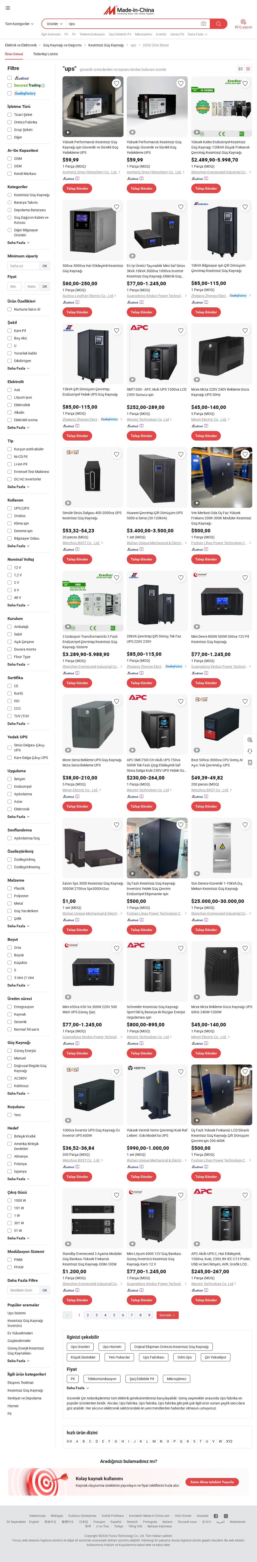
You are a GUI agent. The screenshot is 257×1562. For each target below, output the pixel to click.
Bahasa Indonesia (160, 1526)
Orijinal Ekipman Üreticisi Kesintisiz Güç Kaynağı (171, 1346)
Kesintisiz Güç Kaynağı (25, 1390)
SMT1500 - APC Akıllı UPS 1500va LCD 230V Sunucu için (156, 392)
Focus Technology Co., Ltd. (127, 1536)
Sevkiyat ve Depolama (24, 1398)
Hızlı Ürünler (183, 1516)
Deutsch (132, 1522)
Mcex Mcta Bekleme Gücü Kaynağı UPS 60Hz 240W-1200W (221, 1009)
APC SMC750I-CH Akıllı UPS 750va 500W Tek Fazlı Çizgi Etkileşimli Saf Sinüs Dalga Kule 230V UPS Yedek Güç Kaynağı (156, 765)
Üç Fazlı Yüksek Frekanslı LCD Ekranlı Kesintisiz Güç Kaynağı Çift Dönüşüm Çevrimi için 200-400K (220, 1135)
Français (99, 1522)
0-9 (69, 1441)
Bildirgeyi (57, 1516)
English (34, 1522)
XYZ (229, 1441)
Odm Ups (184, 1357)
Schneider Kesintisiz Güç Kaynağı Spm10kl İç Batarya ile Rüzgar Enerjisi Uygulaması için (156, 1012)
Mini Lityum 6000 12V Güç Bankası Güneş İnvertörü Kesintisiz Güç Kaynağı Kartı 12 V (154, 1258)
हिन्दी (88, 1526)
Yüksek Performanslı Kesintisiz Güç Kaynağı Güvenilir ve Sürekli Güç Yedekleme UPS (154, 147)
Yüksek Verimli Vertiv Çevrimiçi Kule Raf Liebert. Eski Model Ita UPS (157, 1133)
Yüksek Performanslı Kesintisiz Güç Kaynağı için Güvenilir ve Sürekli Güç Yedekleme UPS (90, 147)
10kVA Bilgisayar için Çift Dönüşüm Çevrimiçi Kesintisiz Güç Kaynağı (218, 268)
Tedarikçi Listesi (45, 53)
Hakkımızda (37, 1516)
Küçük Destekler (83, 1357)
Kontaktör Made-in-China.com (149, 1516)
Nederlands (237, 1522)
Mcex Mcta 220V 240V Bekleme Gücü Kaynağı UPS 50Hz (220, 392)
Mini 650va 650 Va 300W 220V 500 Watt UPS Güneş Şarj (89, 1009)
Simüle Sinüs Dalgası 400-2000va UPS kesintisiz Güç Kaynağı (91, 515)
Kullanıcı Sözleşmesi (82, 1516)
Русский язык (187, 1522)
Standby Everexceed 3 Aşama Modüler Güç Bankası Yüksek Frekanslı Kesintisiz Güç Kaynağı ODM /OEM (92, 1258)
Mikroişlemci (143, 34)
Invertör (161, 34)
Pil (66, 34)
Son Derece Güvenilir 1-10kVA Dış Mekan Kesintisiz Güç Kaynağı (216, 886)
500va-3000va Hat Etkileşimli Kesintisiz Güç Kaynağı (92, 268)
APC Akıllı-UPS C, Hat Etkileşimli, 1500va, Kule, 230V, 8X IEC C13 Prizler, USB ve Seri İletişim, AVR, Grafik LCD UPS (220, 1259)
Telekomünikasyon (92, 34)
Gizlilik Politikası (113, 1516)
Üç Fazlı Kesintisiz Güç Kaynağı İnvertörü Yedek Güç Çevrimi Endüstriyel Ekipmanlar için (151, 888)
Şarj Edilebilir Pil (120, 34)
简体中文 (50, 1522)
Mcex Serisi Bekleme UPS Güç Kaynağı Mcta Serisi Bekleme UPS (92, 762)
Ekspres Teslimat (21, 1382)
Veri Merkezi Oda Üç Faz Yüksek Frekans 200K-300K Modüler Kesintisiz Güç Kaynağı (221, 518)
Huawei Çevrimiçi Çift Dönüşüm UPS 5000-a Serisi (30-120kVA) (155, 515)
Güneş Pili (177, 34)
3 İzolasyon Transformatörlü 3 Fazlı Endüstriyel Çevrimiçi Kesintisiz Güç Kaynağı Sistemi (90, 641)
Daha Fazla (76, 1388)
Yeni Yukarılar (119, 1357)
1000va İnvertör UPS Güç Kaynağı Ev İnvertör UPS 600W (91, 1133)
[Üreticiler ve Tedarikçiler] (128, 10)
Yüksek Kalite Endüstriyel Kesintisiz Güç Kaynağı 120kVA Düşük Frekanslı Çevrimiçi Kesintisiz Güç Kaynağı (220, 147)
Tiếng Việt (135, 1526)
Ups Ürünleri (80, 1346)
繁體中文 (68, 1522)
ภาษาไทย (102, 1526)
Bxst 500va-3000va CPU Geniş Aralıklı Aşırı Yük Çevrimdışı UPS (220, 762)
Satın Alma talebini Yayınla (212, 1482)
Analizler (203, 1516)
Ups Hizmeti (112, 1346)
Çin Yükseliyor (215, 1357)
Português (150, 1522)
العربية (220, 1522)
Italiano (167, 1522)
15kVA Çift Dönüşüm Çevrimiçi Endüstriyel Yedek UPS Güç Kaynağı (90, 392)
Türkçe (118, 1526)
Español (115, 1522)
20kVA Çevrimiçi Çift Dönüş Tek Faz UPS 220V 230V (154, 639)
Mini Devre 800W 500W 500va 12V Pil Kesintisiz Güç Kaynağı (220, 639)
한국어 (206, 1522)
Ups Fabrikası (153, 1357)
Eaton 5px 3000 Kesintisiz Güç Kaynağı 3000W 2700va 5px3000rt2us (92, 886)
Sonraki (165, 1315)
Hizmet (13, 1405)
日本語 (83, 1522)
